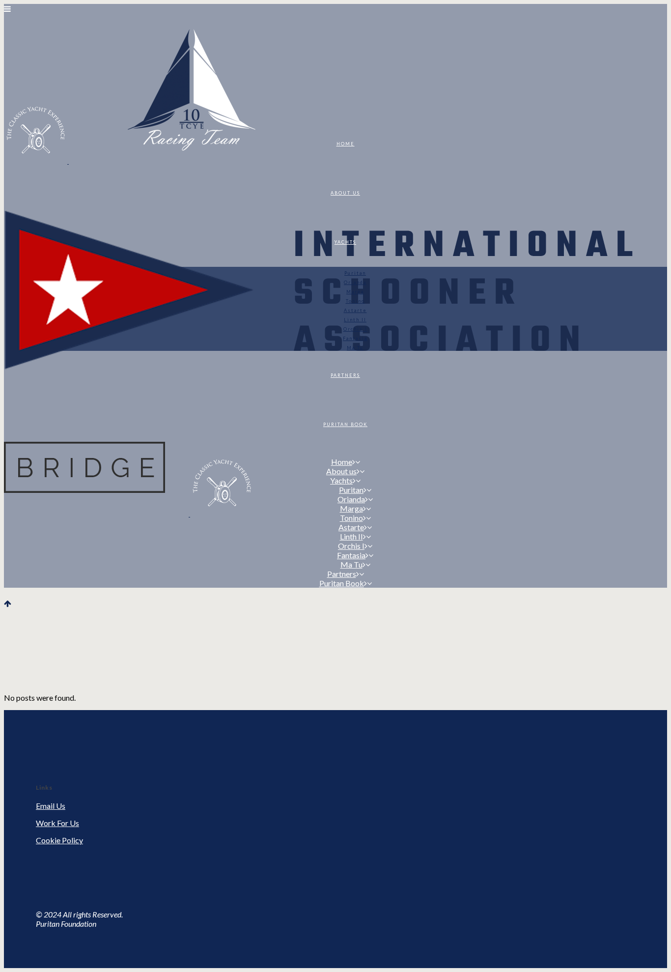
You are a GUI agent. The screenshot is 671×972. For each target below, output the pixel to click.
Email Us (50, 805)
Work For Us (57, 823)
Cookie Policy (59, 840)
